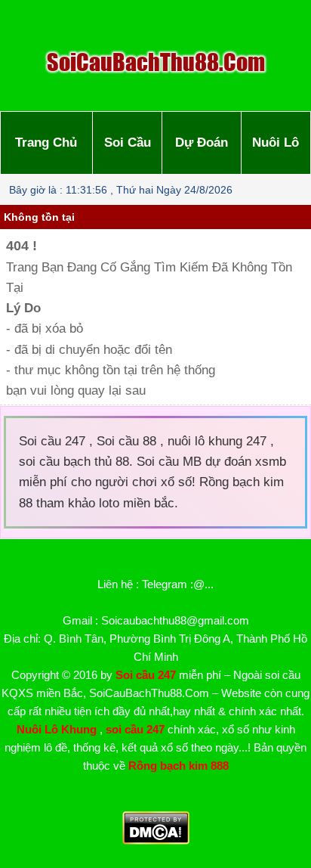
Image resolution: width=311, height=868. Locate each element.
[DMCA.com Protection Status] (155, 840)
